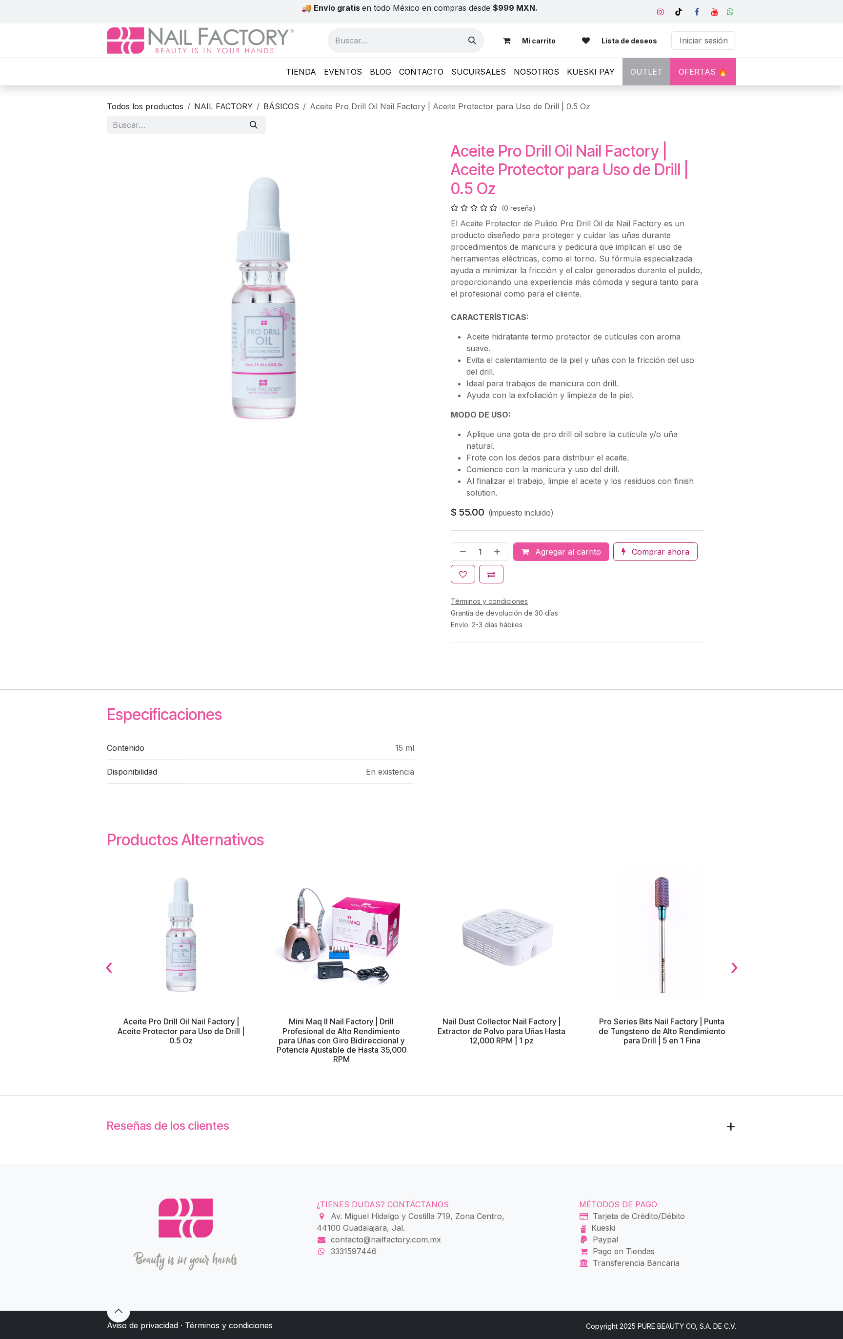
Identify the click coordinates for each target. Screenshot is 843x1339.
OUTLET (646, 72)
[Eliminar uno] (461, 551)
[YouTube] (715, 12)
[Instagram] (660, 12)
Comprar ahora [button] (659, 552)
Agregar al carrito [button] (567, 552)
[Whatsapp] (730, 12)
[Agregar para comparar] (491, 574)
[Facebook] (696, 12)
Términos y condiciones (229, 1325)
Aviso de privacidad (142, 1325)
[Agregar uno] (499, 551)
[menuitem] (301, 71)
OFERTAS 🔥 (703, 72)
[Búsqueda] (472, 40)
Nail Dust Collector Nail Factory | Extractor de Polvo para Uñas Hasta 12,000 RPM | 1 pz (501, 1031)
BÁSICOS (281, 106)
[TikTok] (678, 12)
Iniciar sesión (704, 40)
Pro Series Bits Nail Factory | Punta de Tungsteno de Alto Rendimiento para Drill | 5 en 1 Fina (662, 1031)
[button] (118, 1310)
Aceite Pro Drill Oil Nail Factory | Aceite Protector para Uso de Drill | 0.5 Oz (181, 1031)
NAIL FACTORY (223, 106)
